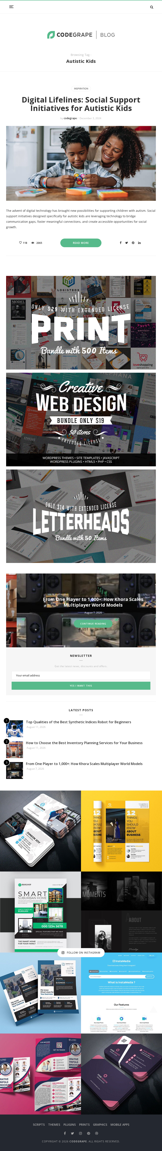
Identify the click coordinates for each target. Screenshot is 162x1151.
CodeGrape (78, 1141)
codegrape (70, 118)
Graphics (100, 1125)
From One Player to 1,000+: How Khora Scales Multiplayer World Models (82, 602)
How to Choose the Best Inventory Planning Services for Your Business (84, 743)
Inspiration (81, 88)
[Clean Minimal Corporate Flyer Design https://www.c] (121, 831)
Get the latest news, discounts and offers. (81, 666)
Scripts (39, 1125)
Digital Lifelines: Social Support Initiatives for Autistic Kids (81, 103)
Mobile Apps (120, 1125)
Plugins (69, 1125)
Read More (81, 243)
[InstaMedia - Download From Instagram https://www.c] (121, 993)
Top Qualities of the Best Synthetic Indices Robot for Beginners (78, 722)
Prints (84, 1125)
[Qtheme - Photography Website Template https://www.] (121, 912)
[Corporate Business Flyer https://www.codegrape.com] (40, 993)
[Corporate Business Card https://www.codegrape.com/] (40, 831)
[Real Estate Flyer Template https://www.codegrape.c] (40, 912)
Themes (54, 1125)
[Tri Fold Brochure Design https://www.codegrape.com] (40, 1074)
